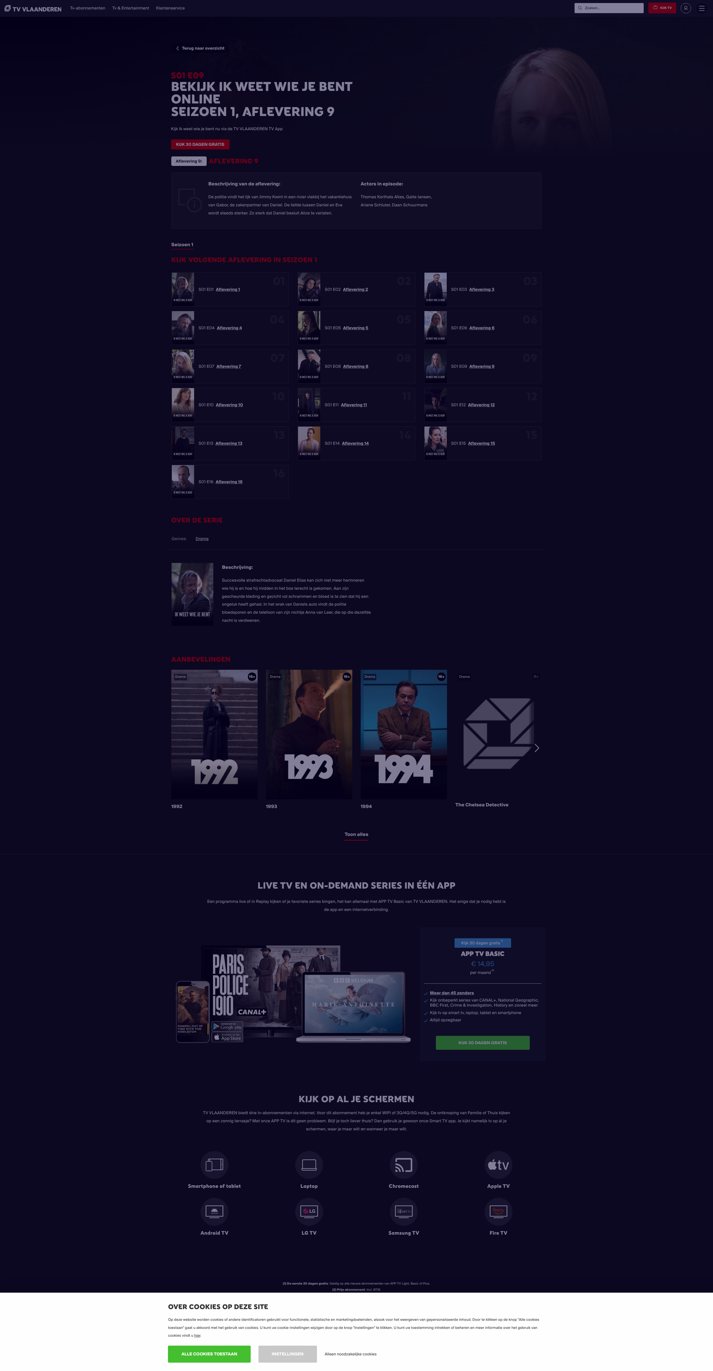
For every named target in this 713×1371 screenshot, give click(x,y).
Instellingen (288, 1354)
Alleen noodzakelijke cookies (351, 1354)
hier (197, 1335)
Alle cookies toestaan (209, 1354)
